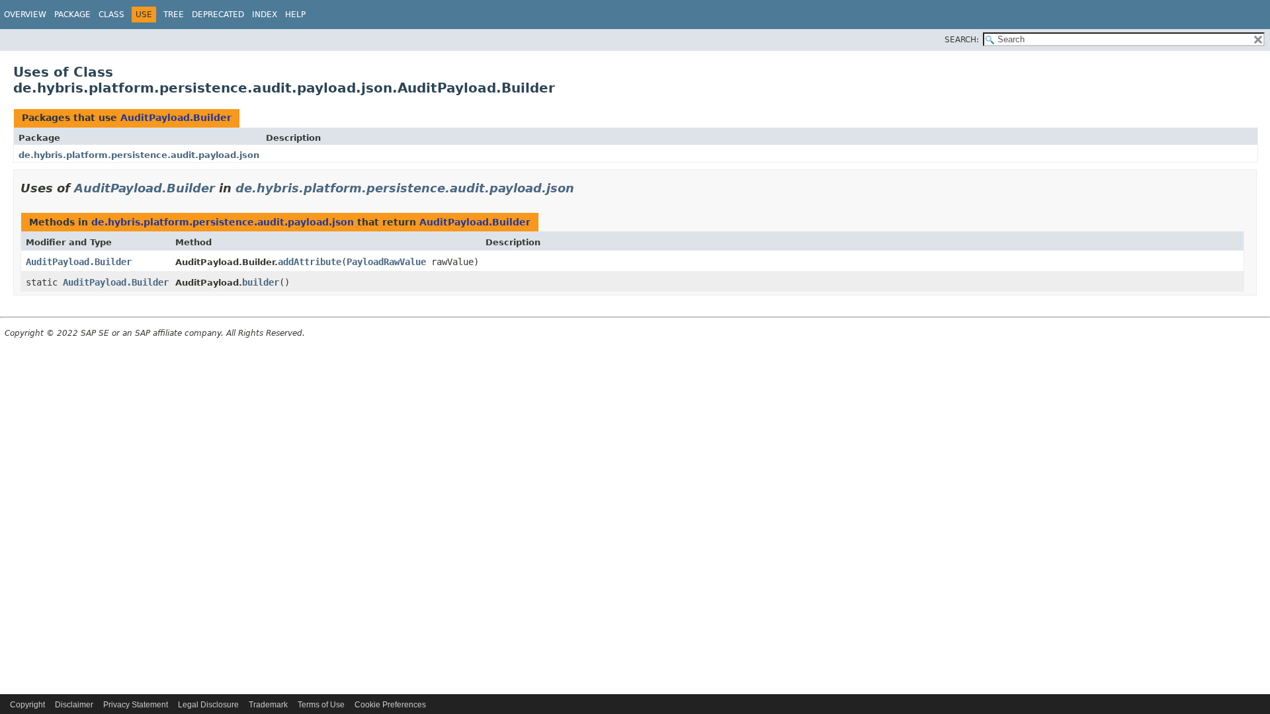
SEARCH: (962, 39)
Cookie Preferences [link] (390, 704)
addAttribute (309, 262)
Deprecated (218, 14)
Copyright (27, 704)
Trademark (268, 704)
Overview (25, 14)
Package (72, 14)
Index (264, 14)
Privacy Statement (135, 704)
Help (295, 14)
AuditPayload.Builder (176, 117)
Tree (173, 14)
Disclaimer (74, 704)
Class (111, 14)
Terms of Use (321, 704)
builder (260, 282)
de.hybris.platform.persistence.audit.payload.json (139, 155)
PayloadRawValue (386, 262)
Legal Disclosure (208, 704)
